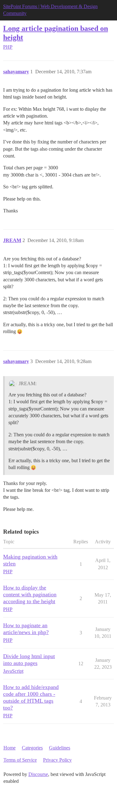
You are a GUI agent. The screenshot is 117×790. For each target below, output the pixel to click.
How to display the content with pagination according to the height (29, 594)
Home (9, 747)
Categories (32, 747)
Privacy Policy (57, 760)
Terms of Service (20, 760)
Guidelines (59, 747)
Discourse (38, 774)
